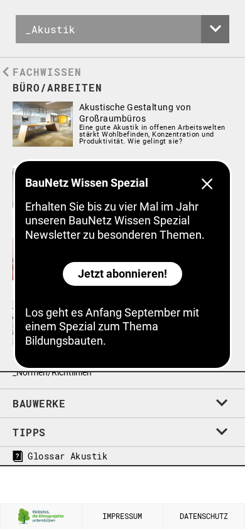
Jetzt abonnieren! (122, 273)
